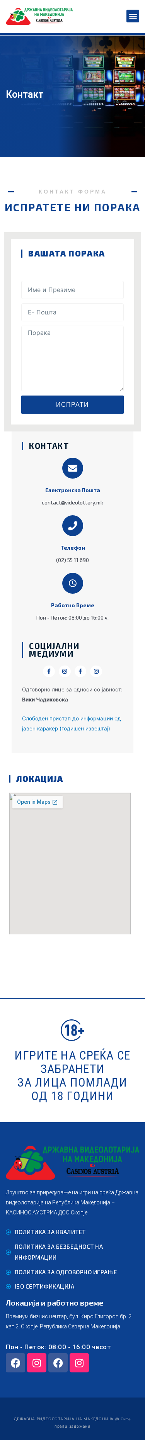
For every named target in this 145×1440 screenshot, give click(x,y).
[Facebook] (15, 1362)
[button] (132, 16)
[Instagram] (36, 1362)
